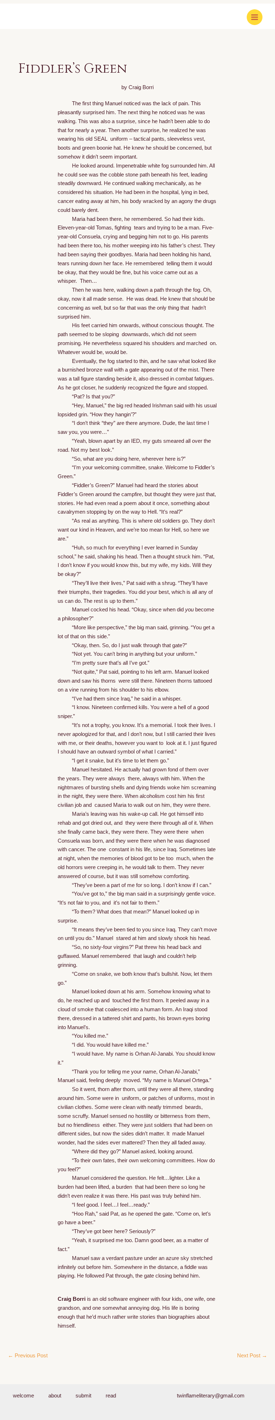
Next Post (252, 1355)
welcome (23, 1396)
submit (83, 1396)
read (111, 1396)
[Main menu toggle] (254, 17)
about (54, 1396)
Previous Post (28, 1355)
